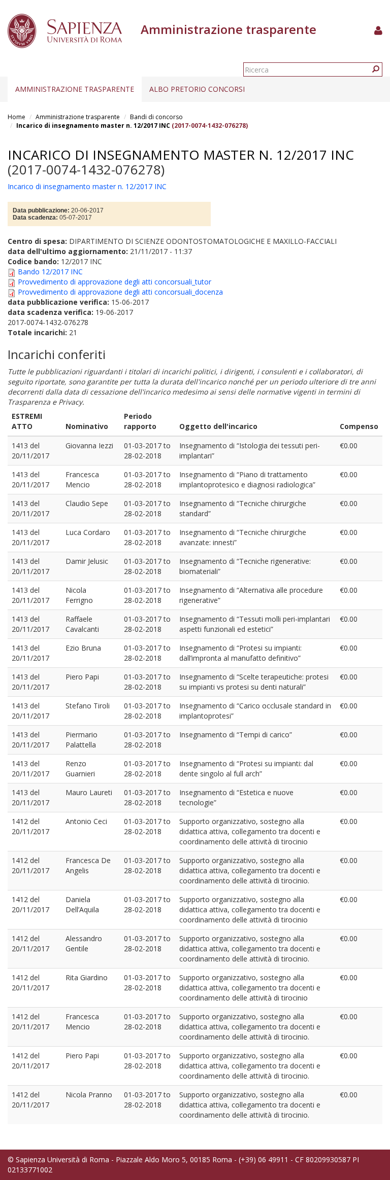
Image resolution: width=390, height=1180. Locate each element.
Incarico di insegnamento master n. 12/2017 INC (93, 125)
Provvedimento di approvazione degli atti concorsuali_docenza (120, 292)
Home (16, 117)
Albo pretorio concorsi (197, 89)
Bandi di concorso (156, 117)
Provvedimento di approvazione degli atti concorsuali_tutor (114, 282)
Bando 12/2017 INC (50, 271)
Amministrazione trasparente (74, 89)
